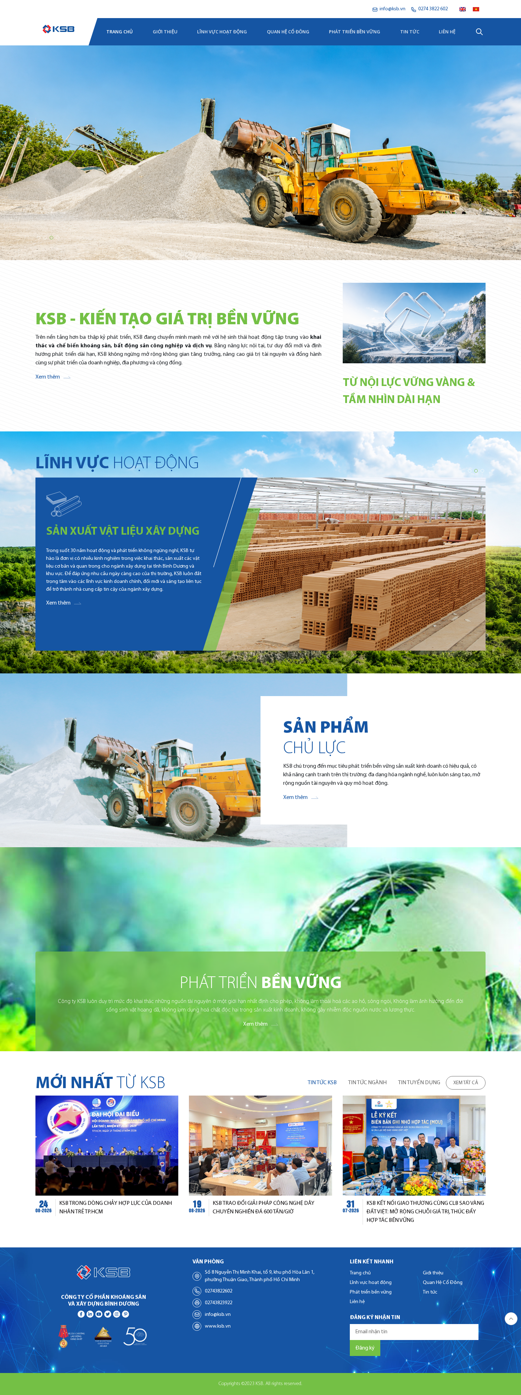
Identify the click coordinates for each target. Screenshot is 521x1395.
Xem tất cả (465, 1083)
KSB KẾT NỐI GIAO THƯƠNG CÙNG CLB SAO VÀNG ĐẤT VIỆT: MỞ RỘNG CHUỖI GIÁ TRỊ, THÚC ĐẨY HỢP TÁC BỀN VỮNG (425, 1212)
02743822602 (218, 1291)
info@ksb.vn (218, 1314)
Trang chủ (119, 31)
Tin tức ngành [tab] (367, 1083)
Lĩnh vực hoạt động (222, 31)
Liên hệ (447, 31)
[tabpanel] (260, 1160)
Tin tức (409, 31)
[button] (38, 237)
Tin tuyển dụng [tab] (419, 1083)
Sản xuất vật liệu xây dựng (123, 531)
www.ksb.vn (218, 1326)
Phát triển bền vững (354, 31)
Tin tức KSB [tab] (322, 1083)
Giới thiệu (165, 31)
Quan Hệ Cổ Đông (288, 31)
